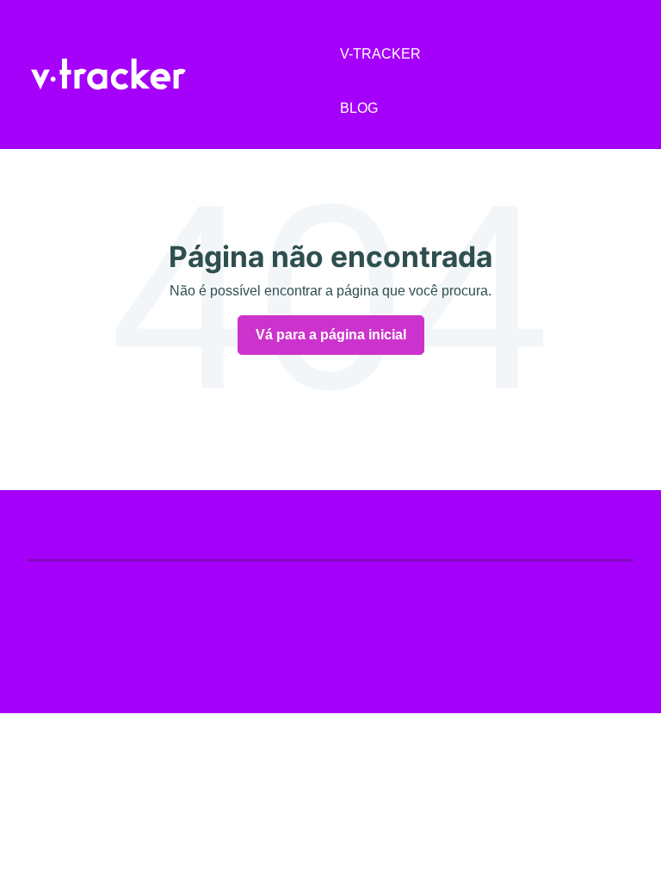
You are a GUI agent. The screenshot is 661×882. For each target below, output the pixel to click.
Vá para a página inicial (331, 334)
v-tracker (380, 54)
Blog (359, 108)
